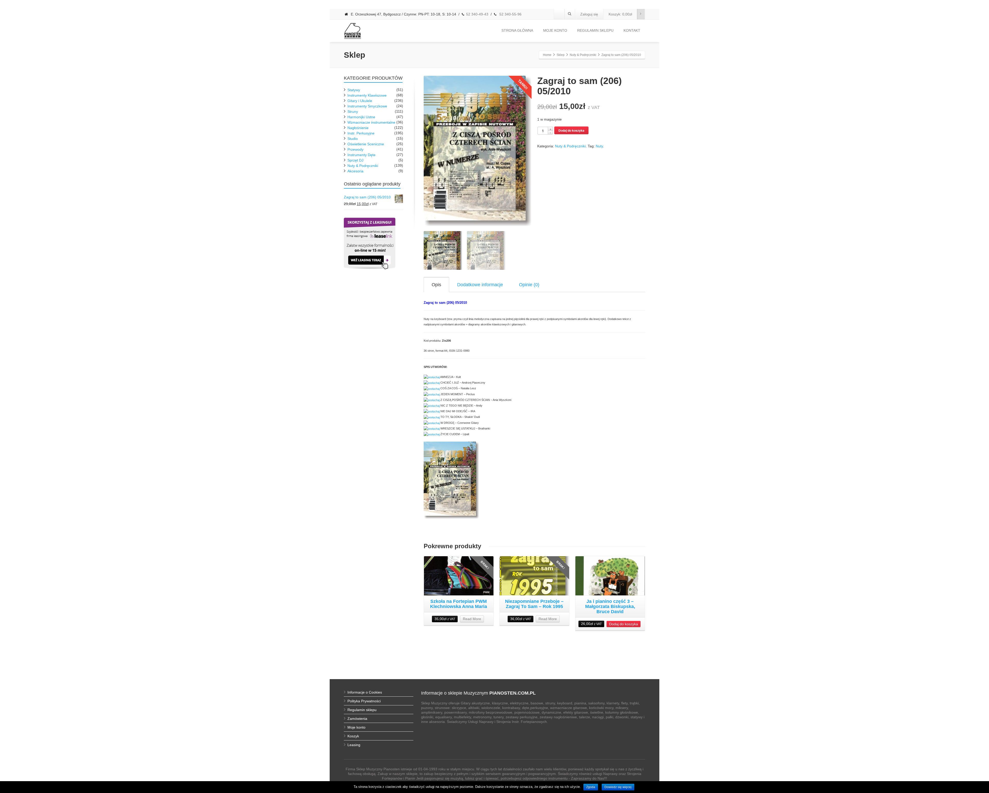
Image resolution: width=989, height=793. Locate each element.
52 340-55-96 (510, 14)
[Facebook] (559, 14)
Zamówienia (357, 718)
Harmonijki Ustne (361, 117)
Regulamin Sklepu (595, 30)
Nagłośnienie (358, 128)
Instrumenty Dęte (361, 155)
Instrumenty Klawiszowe (367, 95)
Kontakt (632, 30)
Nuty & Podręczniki (570, 146)
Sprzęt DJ (355, 160)
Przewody (355, 149)
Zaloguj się (589, 14)
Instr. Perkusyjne (360, 133)
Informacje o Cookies (364, 692)
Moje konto (555, 30)
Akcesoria (355, 171)
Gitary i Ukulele (359, 101)
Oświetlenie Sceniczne (365, 144)
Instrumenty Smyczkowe (367, 106)
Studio (352, 139)
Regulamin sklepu (362, 710)
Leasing (353, 745)
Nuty (599, 146)
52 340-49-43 (477, 14)
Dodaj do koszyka (571, 130)
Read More (472, 619)
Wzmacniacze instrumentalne (371, 122)
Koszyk (353, 736)
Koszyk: (620, 14)
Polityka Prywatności (364, 701)
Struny (352, 111)
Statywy (353, 90)
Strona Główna (517, 30)
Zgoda (590, 787)
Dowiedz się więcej (618, 787)
